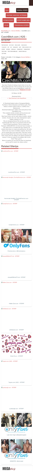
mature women (24, 45)
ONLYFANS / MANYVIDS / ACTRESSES (16, 15)
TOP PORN (4, 53)
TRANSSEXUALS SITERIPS (22, 25)
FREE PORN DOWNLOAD (12, 51)
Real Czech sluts (5, 45)
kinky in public (17, 45)
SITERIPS (8, 49)
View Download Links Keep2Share (17, 98)
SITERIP (3, 49)
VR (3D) (6, 25)
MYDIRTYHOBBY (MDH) (23, 20)
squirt (20, 47)
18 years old (4, 47)
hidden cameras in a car (26, 47)
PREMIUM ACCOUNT (25, 90)
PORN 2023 (13, 49)
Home (6, 10)
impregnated (15, 47)
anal (11, 47)
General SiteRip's (25, 57)
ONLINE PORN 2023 (22, 51)
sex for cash (11, 45)
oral (8, 47)
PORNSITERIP (20, 49)
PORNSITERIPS (27, 49)
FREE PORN (4, 51)
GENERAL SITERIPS (22, 10)
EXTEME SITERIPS (8, 20)
